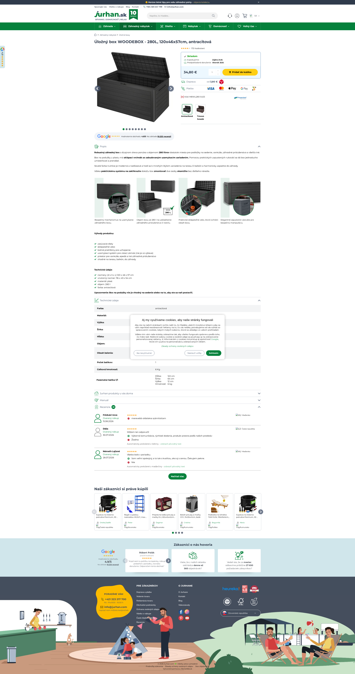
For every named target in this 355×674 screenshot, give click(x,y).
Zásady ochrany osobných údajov (177, 346)
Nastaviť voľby (194, 353)
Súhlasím (213, 353)
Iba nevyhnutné (144, 353)
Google (214, 339)
